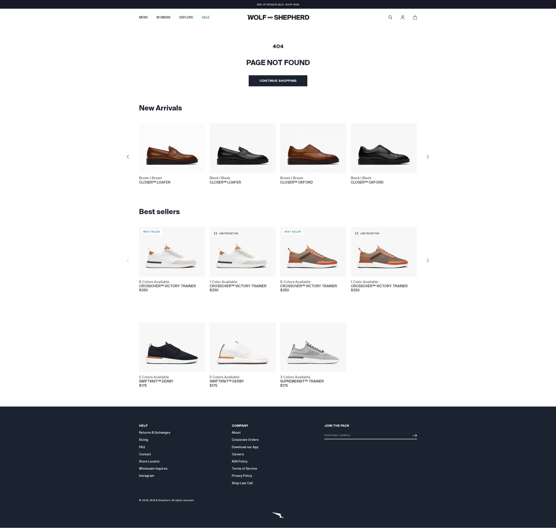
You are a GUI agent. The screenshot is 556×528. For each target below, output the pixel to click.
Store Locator (149, 461)
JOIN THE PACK (336, 425)
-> (413, 433)
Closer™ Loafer (154, 182)
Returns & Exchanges (154, 433)
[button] (390, 17)
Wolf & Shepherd (160, 500)
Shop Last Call (242, 483)
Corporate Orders (245, 440)
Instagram (146, 476)
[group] (145, 284)
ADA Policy (239, 461)
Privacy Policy (242, 476)
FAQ (142, 447)
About (236, 433)
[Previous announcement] (126, 4)
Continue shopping (278, 80)
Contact (145, 454)
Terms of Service (244, 469)
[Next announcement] (430, 4)
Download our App (245, 447)
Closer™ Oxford (296, 182)
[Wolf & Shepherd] (278, 17)
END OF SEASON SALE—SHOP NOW (278, 4)
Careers (238, 454)
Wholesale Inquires (153, 469)
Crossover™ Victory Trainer (238, 286)
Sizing (143, 440)
